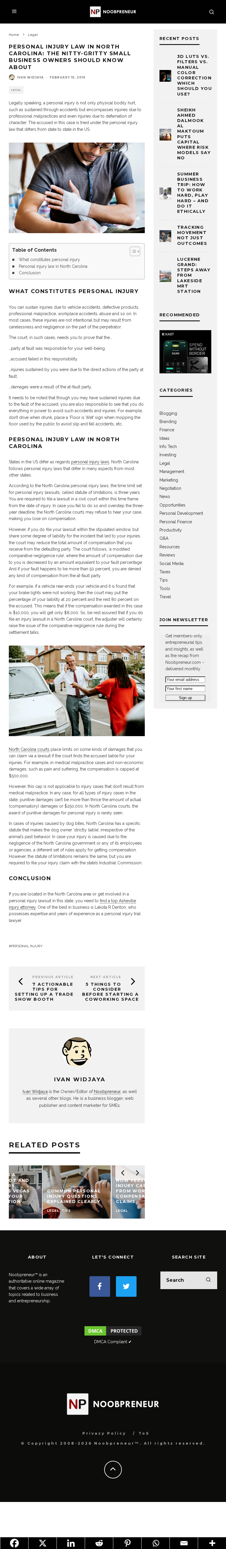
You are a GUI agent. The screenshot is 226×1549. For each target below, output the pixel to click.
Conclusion (30, 272)
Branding (168, 421)
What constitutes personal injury (49, 259)
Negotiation (170, 488)
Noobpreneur (107, 1091)
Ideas (164, 438)
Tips (163, 580)
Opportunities (172, 505)
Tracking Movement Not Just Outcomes (192, 235)
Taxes (164, 571)
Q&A (163, 538)
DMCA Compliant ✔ (113, 1341)
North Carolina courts (29, 749)
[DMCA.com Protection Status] (112, 1335)
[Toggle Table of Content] (132, 251)
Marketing (168, 480)
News (164, 496)
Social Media (171, 563)
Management (171, 471)
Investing (167, 454)
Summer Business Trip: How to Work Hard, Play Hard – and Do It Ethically (193, 192)
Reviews (167, 555)
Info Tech (168, 446)
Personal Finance (175, 521)
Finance (166, 429)
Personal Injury (26, 946)
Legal (16, 89)
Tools (164, 588)
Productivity (170, 530)
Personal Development (181, 513)
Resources (169, 546)
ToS (144, 1433)
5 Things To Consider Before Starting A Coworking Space (110, 992)
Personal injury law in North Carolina (53, 266)
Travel (165, 596)
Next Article (105, 977)
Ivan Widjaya (30, 77)
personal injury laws (90, 461)
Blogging (168, 413)
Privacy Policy (104, 1433)
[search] (208, 1280)
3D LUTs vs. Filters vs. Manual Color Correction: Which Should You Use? (195, 75)
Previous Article (53, 977)
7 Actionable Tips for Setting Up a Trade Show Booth (44, 992)
